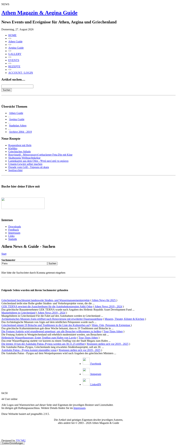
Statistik (12, 239)
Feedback (13, 229)
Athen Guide (15, 41)
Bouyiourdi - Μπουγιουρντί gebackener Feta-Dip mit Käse (40, 154)
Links (11, 235)
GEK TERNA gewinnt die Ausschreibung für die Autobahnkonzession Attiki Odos (46, 306)
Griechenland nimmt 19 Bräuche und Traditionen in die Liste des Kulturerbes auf (45, 325)
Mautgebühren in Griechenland (18, 312)
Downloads (14, 226)
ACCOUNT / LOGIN (20, 72)
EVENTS (13, 60)
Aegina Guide (16, 47)
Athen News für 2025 (104, 300)
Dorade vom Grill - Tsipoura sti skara (28, 167)
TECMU (21, 440)
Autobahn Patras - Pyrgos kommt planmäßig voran (29, 350)
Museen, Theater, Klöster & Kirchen (124, 318)
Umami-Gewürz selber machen (25, 164)
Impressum (14, 232)
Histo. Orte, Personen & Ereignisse (111, 325)
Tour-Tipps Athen (113, 331)
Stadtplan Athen (17, 125)
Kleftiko (12, 148)
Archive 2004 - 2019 (20, 131)
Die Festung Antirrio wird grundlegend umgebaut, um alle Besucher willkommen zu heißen (51, 331)
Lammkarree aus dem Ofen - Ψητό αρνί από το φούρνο (38, 160)
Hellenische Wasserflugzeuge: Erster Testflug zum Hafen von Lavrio (38, 337)
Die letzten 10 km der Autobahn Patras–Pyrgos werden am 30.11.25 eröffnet (43, 343)
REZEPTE (14, 66)
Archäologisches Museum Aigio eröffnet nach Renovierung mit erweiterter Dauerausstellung (51, 318)
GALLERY (14, 54)
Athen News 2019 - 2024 (108, 306)
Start (3, 253)
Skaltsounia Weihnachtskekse (24, 157)
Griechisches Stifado (19, 151)
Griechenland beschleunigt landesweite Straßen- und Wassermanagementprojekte (45, 300)
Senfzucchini (15, 170)
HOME (12, 35)
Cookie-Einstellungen (12, 443)
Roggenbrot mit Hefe (19, 145)
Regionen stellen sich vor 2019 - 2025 (107, 343)
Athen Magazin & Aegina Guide (39, 13)
